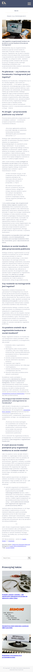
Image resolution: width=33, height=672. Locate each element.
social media (10, 547)
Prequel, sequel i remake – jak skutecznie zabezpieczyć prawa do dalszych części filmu (14, 596)
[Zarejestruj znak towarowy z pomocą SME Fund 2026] (16, 623)
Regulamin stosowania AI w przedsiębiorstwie (12, 656)
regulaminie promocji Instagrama (13, 393)
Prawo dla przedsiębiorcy (17, 546)
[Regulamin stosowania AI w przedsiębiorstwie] (16, 653)
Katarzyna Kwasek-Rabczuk (21, 544)
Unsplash (11, 541)
